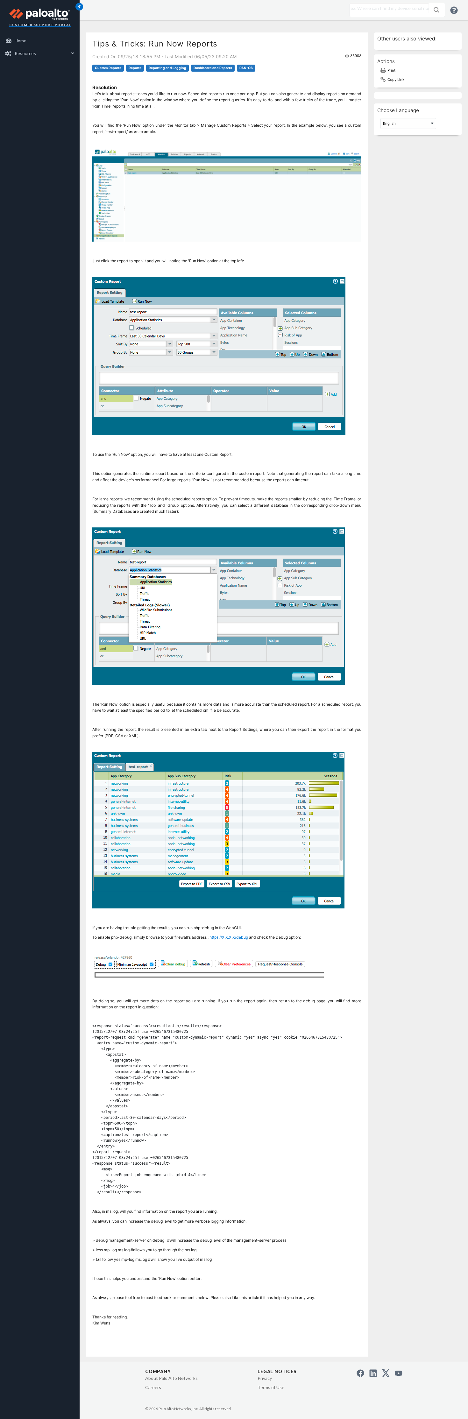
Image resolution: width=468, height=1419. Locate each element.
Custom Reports (108, 68)
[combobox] (388, 8)
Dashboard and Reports (213, 68)
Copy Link (395, 79)
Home (20, 40)
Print (391, 70)
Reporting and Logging (167, 68)
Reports (135, 68)
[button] (436, 10)
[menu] (40, 47)
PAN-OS (246, 68)
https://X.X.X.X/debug (228, 937)
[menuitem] (40, 40)
